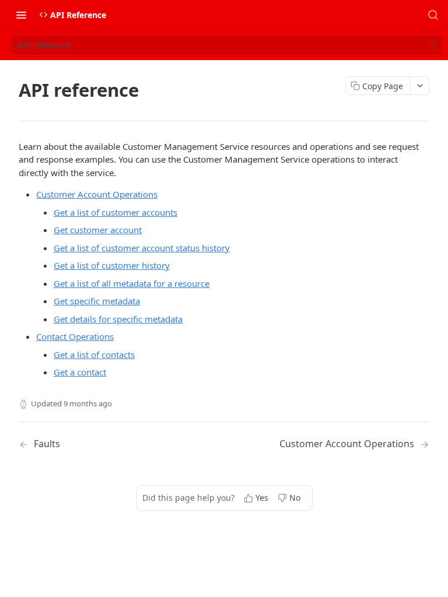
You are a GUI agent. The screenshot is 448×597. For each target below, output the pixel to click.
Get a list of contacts (94, 354)
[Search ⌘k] (433, 14)
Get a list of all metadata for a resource (131, 283)
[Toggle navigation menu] (21, 14)
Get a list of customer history (112, 265)
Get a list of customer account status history (142, 248)
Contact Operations (75, 336)
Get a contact (80, 372)
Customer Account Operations (97, 194)
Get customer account (98, 230)
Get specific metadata (97, 301)
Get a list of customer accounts (115, 212)
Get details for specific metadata (118, 319)
